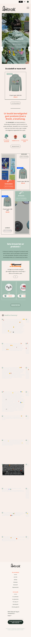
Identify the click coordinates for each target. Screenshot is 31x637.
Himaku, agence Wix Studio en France (15, 629)
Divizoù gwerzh (15, 607)
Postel (9, 615)
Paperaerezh (15, 587)
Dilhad (15, 579)
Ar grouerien (15, 599)
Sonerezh (15, 584)
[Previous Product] (18, 173)
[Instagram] (3, 315)
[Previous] (2, 48)
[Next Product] (28, 173)
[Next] (29, 48)
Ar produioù (15, 572)
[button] (28, 2)
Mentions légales (20, 628)
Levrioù (15, 577)
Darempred (15, 604)
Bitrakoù (15, 582)
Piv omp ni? (15, 601)
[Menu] (28, 8)
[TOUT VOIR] (15, 277)
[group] (15, 86)
